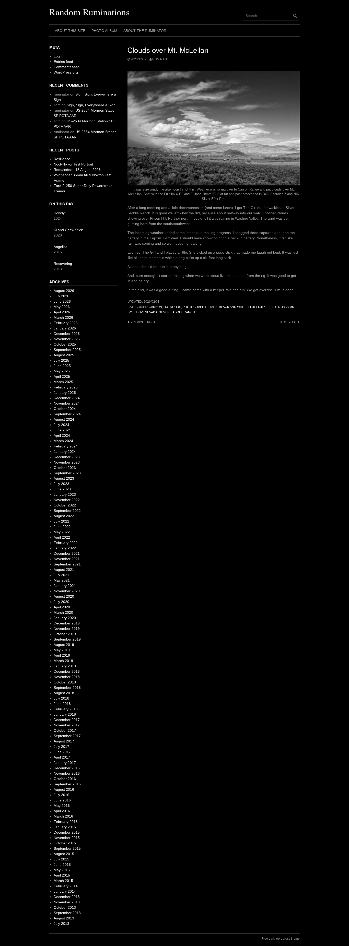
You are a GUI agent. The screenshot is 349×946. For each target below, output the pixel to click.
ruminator (161, 59)
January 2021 (65, 586)
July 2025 (61, 360)
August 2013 (64, 918)
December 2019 (67, 623)
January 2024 (65, 452)
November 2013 (67, 902)
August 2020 (64, 596)
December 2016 (67, 768)
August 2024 (64, 419)
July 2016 (61, 795)
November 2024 (67, 403)
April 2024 (62, 435)
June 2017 (62, 752)
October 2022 (65, 505)
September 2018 (67, 687)
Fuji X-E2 (263, 307)
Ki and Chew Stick (68, 230)
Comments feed (66, 67)
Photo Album (104, 31)
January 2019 (65, 666)
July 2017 (61, 746)
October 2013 (65, 907)
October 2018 (65, 682)
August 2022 (64, 516)
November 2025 (67, 339)
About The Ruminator (144, 31)
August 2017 (64, 741)
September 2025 (67, 350)
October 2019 (65, 634)
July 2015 (61, 859)
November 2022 (67, 500)
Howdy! (60, 213)
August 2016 (64, 789)
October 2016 (65, 779)
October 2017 (65, 730)
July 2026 (61, 296)
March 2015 (63, 881)
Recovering (63, 264)
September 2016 (67, 784)
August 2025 (64, 355)
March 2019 (63, 661)
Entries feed (63, 62)
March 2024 (63, 441)
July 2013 (61, 923)
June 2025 (62, 366)
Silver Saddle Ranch (177, 312)
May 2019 (62, 650)
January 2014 (65, 891)
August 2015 (64, 854)
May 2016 (62, 805)
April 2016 (62, 811)
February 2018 (66, 709)
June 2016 (62, 800)
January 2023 (65, 494)
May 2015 (62, 870)
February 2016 (66, 822)
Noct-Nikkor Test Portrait (73, 164)
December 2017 (67, 720)
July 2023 (61, 484)
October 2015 (65, 843)
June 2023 (62, 489)
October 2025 (65, 344)
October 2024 (65, 409)
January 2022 (65, 548)
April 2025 (62, 376)
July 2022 (61, 521)
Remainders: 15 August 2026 (77, 170)
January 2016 (65, 827)
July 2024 (61, 425)
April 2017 (62, 757)
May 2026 (62, 307)
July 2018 (61, 698)
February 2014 (66, 886)
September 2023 (67, 473)
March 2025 (63, 382)
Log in (59, 56)
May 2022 (62, 532)
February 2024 (66, 446)
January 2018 (65, 714)
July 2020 (61, 602)
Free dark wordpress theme (281, 938)
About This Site (70, 31)
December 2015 (67, 832)
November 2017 (67, 725)
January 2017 (65, 763)
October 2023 (65, 468)
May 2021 (62, 580)
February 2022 (66, 543)
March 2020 (63, 612)
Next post (288, 322)
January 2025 (65, 393)
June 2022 (62, 527)
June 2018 (62, 704)
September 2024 (67, 414)
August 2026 (64, 291)
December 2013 (67, 897)
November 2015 (67, 838)
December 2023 (67, 457)
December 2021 (67, 553)
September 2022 (67, 511)
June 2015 (62, 864)
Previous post (143, 322)
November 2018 (67, 677)
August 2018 (64, 693)
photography (194, 307)
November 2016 (67, 773)
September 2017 (67, 736)
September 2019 (67, 639)
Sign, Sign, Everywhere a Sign (91, 105)
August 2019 (64, 645)
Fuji (251, 307)
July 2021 (61, 575)
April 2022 (62, 537)
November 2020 (67, 591)
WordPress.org (66, 72)
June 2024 (62, 430)
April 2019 (62, 655)
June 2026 (62, 301)
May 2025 (62, 371)
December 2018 (67, 671)
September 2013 (67, 913)
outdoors (172, 307)
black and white (233, 307)
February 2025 (66, 387)
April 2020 (62, 607)
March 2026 (63, 317)
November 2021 (67, 559)
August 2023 (64, 478)
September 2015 (67, 848)
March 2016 (63, 816)
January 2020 (65, 618)
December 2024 (67, 398)
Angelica (60, 247)
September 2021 (67, 564)
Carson (155, 307)
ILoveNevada (146, 312)
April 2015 (62, 875)
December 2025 (67, 334)
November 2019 (67, 628)
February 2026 (66, 323)
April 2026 (62, 312)
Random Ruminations (89, 12)
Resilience (62, 159)
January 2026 (65, 328)
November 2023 (67, 462)
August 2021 (64, 569)
